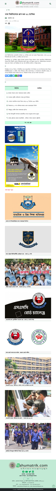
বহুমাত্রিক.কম (20, 489)
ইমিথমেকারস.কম (39, 489)
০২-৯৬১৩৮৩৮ (30, 483)
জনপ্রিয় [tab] (39, 88)
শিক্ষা (8, 10)
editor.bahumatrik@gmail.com (36, 486)
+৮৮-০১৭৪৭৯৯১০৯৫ (24, 484)
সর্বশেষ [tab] (16, 88)
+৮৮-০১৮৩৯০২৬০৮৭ (35, 484)
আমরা (28, 479)
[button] (5, 4)
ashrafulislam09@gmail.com (23, 486)
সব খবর (27, 123)
